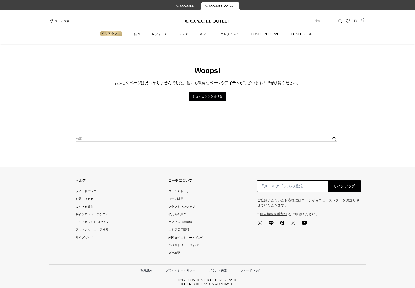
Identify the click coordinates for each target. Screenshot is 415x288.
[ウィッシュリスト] (348, 21)
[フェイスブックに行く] (282, 224)
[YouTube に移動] (304, 224)
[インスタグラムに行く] (260, 224)
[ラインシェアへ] (271, 224)
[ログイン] (355, 21)
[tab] (185, 6)
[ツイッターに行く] (293, 224)
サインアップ (344, 186)
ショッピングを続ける (207, 96)
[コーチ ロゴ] (207, 21)
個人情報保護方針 (273, 214)
